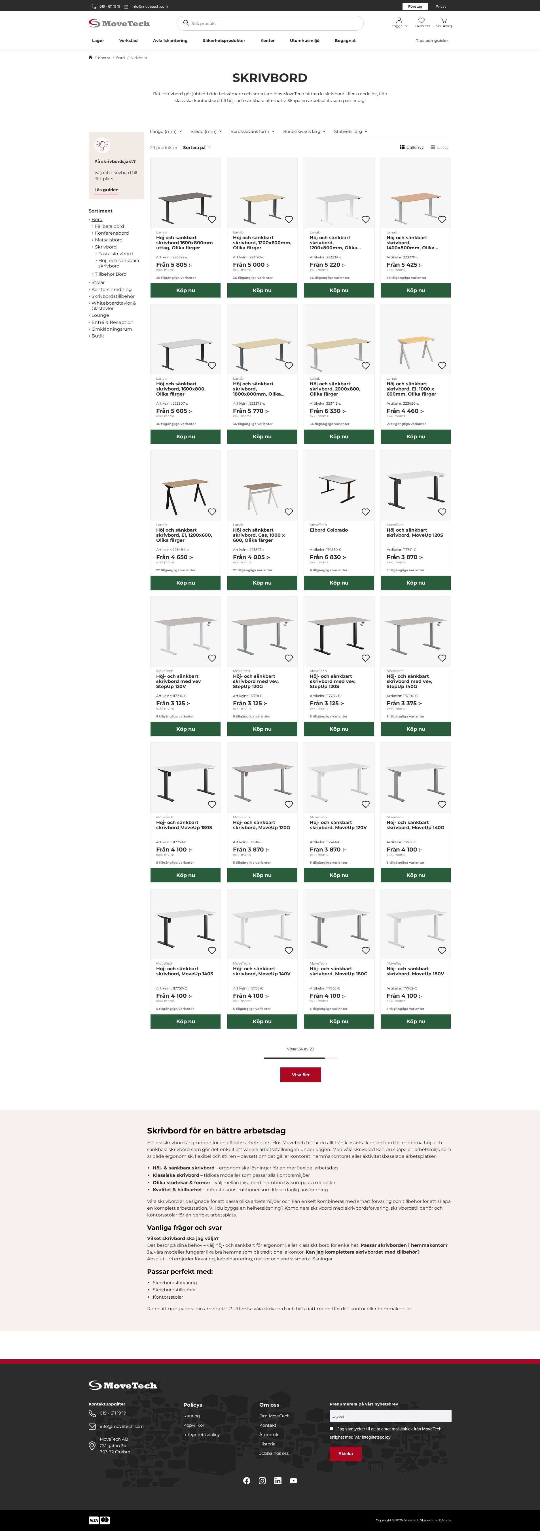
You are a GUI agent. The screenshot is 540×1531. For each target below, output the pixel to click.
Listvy (443, 147)
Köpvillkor (193, 1425)
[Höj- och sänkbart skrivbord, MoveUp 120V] (339, 778)
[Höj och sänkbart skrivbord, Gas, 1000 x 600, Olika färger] (262, 486)
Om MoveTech (274, 1416)
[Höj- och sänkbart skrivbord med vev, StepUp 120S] (339, 632)
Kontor (104, 58)
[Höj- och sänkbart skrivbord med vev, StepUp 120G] (262, 632)
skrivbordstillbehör (412, 1208)
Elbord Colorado (329, 530)
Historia (267, 1444)
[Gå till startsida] (90, 57)
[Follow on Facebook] (247, 1480)
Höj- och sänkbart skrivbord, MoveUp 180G (338, 971)
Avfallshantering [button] (170, 40)
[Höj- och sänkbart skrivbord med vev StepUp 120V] (186, 632)
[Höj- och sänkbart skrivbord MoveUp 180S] (186, 778)
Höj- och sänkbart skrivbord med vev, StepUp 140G (409, 681)
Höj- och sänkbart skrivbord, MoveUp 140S (184, 971)
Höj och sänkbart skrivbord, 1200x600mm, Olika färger (262, 242)
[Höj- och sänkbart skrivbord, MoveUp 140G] (416, 778)
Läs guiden (106, 189)
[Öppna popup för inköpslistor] (212, 219)
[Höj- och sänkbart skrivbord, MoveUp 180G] (339, 924)
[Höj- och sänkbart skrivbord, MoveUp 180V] (416, 924)
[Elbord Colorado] (339, 486)
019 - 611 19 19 (109, 6)
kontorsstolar (162, 1215)
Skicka (345, 1453)
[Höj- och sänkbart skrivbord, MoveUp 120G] (262, 778)
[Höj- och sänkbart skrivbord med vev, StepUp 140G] (416, 632)
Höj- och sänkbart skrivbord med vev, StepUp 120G (256, 681)
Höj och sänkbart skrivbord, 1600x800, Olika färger (181, 389)
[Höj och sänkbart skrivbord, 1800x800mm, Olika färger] (262, 339)
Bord (120, 58)
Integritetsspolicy (201, 1434)
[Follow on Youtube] (293, 1480)
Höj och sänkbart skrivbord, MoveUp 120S (415, 533)
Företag (415, 6)
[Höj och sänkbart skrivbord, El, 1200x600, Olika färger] (186, 486)
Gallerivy (415, 147)
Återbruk (268, 1434)
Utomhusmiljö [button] (304, 40)
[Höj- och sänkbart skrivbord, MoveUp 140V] (262, 924)
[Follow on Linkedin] (278, 1480)
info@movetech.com (150, 6)
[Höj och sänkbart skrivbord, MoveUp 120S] (416, 486)
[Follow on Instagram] (262, 1480)
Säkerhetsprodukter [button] (224, 40)
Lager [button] (98, 40)
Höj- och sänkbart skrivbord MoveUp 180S (184, 825)
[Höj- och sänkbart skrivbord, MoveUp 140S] (186, 924)
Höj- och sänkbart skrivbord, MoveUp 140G (415, 825)
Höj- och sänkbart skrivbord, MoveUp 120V (338, 825)
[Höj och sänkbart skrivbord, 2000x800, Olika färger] (339, 339)
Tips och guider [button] (432, 40)
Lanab (161, 232)
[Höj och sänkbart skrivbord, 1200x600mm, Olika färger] (262, 193)
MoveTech (318, 525)
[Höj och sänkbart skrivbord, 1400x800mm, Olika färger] (416, 193)
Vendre (446, 1520)
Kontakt (267, 1425)
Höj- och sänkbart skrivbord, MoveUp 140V (262, 971)
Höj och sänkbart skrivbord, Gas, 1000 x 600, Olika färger (259, 535)
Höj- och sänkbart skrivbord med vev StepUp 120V (178, 681)
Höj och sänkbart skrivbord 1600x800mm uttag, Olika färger (184, 242)
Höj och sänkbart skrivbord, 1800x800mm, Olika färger (257, 389)
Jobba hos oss (274, 1453)
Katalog (191, 1416)
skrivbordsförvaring (367, 1208)
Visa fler (301, 1074)
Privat (441, 6)
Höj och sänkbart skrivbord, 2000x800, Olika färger (335, 389)
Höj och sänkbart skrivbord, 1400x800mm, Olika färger (411, 242)
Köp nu (185, 290)
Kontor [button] (268, 40)
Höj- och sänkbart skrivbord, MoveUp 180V (415, 971)
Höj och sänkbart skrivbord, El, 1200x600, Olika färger (184, 535)
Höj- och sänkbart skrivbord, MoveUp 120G (261, 825)
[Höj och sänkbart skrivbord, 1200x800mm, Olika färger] (339, 193)
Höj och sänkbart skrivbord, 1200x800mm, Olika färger (333, 242)
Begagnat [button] (345, 40)
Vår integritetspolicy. (372, 1437)
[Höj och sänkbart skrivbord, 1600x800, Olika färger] (186, 339)
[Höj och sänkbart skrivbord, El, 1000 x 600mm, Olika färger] (416, 339)
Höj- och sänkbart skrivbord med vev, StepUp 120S (332, 681)
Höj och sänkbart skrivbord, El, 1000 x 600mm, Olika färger (411, 389)
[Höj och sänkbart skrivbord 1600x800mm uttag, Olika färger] (186, 193)
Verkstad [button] (128, 40)
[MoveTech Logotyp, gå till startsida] (119, 23)
